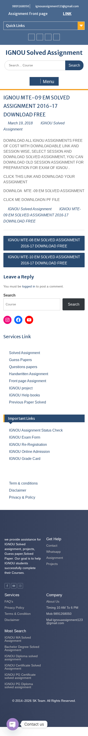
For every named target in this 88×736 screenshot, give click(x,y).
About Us (52, 601)
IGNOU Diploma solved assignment (21, 657)
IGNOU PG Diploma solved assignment (19, 685)
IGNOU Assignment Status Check (36, 430)
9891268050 (20, 6)
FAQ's (9, 601)
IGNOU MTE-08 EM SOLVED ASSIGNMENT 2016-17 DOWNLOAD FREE (44, 243)
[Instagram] (56, 37)
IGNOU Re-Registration (28, 444)
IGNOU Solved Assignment (44, 52)
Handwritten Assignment (28, 374)
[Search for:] (44, 65)
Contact (51, 545)
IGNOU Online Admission (29, 452)
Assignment (54, 558)
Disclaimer (17, 490)
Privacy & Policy (22, 497)
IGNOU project (20, 388)
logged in (28, 286)
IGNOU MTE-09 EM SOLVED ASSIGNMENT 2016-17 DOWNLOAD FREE (42, 215)
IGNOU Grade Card (24, 459)
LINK (67, 13)
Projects (52, 564)
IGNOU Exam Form (24, 437)
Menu (48, 81)
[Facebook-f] (7, 586)
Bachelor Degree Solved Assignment (22, 648)
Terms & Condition (18, 613)
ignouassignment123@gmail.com (57, 6)
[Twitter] (40, 37)
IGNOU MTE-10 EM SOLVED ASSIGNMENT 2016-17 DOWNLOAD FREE (44, 260)
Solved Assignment (24, 353)
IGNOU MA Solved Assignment (18, 639)
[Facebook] (31, 37)
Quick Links (15, 25)
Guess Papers (20, 360)
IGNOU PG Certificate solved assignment (20, 676)
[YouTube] (29, 320)
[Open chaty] (13, 724)
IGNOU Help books (24, 395)
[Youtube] (48, 37)
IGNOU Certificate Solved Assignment (23, 667)
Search (9, 295)
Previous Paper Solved (27, 402)
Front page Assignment (27, 381)
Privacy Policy (14, 607)
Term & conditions (23, 483)
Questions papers (23, 367)
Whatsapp (53, 551)
